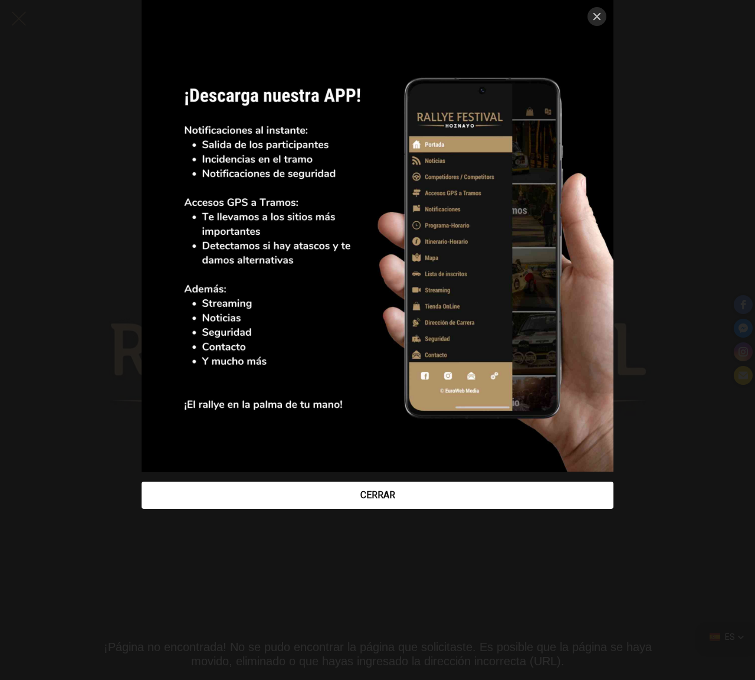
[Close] (596, 16)
